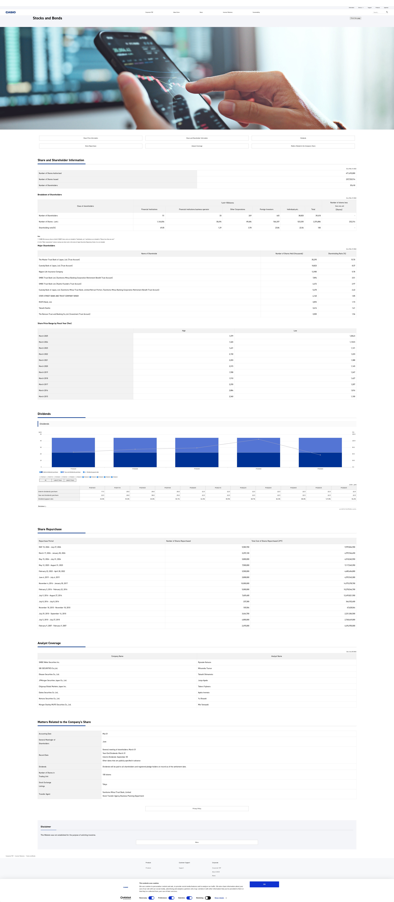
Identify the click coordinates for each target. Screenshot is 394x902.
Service (360, 7)
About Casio (176, 12)
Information (351, 7)
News (201, 12)
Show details (219, 898)
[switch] (171, 898)
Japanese (386, 7)
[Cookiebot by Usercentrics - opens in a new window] (126, 898)
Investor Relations (228, 12)
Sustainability (256, 12)
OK (264, 884)
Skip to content (5, 1)
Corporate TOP (149, 12)
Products (378, 7)
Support (370, 7)
